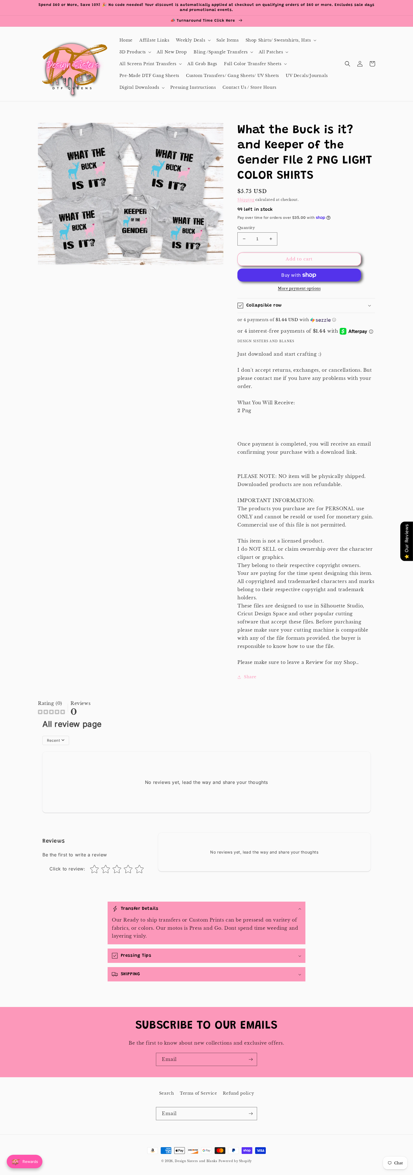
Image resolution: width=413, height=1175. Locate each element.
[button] (193, 40)
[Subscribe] (250, 1059)
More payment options (299, 288)
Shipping (246, 200)
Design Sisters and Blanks (196, 1161)
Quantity (246, 227)
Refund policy (238, 1093)
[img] (51, 713)
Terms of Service (198, 1093)
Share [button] (250, 676)
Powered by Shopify (235, 1161)
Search (166, 1093)
